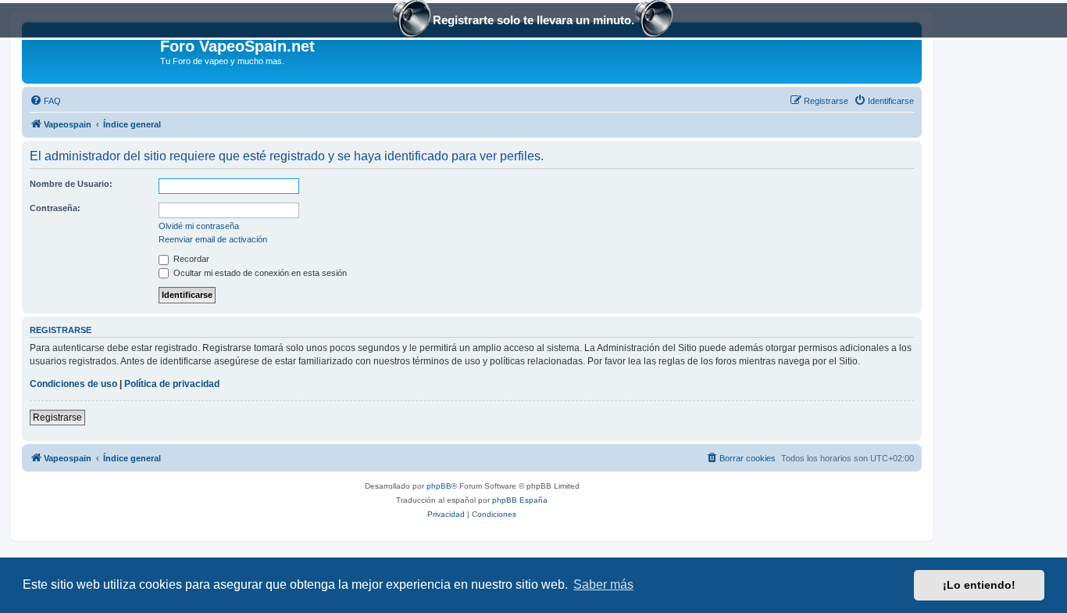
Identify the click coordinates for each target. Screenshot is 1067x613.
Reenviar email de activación (213, 239)
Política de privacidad (171, 383)
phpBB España (520, 500)
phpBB (438, 486)
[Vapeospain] (93, 51)
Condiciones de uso (73, 383)
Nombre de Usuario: (71, 183)
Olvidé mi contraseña (199, 226)
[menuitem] (45, 100)
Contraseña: (55, 208)
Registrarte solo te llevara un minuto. (533, 20)
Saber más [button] (603, 584)
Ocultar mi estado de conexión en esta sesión (259, 273)
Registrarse (57, 417)
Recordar (190, 258)
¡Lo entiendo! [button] (979, 585)
